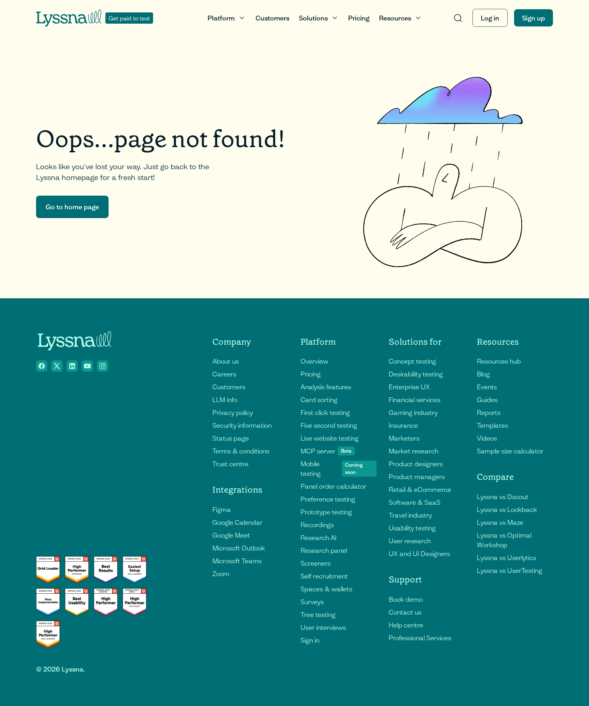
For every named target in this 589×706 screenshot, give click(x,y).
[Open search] (458, 18)
